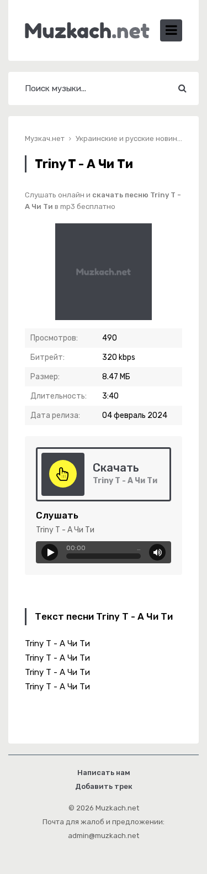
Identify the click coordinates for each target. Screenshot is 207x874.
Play (49, 552)
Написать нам (103, 772)
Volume (157, 552)
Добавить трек (103, 786)
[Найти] (182, 88)
